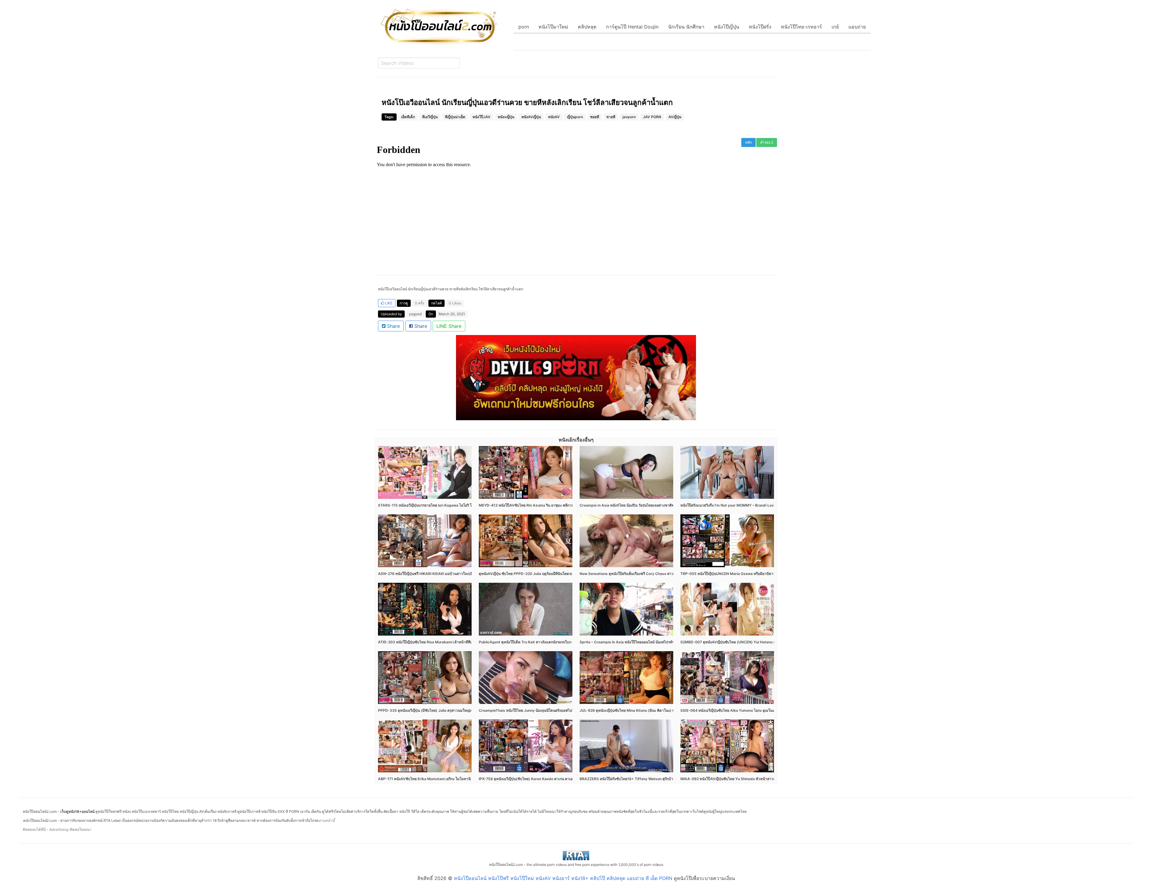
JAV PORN (652, 117)
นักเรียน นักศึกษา (686, 27)
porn (523, 27)
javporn (629, 117)
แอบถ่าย (857, 27)
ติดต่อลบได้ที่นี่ (34, 829)
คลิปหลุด (587, 27)
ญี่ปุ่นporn (575, 117)
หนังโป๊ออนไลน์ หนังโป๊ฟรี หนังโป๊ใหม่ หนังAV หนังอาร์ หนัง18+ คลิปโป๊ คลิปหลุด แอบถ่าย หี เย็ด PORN (563, 878)
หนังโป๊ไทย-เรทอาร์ (801, 27)
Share (393, 326)
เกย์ (835, 27)
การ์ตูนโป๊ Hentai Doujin (632, 27)
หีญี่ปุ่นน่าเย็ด (455, 117)
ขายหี (610, 117)
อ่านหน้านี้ (326, 820)
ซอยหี (594, 117)
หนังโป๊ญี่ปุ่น (726, 27)
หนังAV (554, 117)
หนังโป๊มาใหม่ (553, 27)
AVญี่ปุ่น (674, 117)
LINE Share (448, 326)
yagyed (415, 314)
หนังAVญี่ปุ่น (531, 117)
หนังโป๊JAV (481, 117)
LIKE (388, 303)
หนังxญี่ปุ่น (506, 117)
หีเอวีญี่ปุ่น (430, 117)
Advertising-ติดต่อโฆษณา (70, 829)
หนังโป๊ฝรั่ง (760, 27)
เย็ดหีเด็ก (408, 117)
